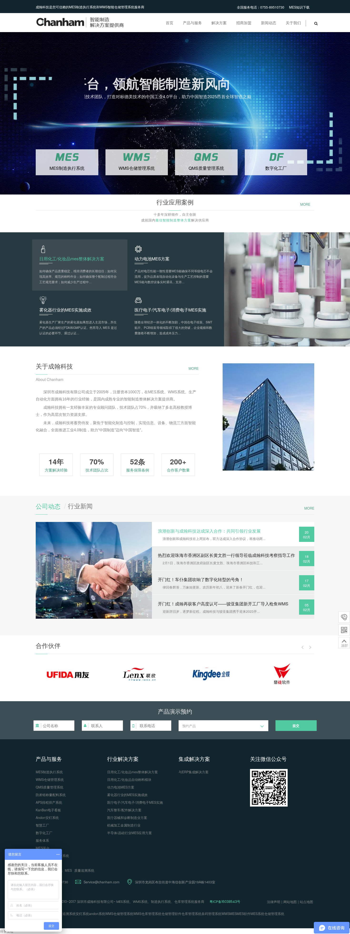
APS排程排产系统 (49, 802)
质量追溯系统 (84, 870)
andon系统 (97, 913)
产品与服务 (192, 22)
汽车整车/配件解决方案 (124, 810)
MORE (305, 204)
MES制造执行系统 (49, 771)
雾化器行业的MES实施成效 (127, 794)
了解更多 (72, 118)
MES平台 (43, 848)
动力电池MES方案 (120, 787)
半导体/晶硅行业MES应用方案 (129, 832)
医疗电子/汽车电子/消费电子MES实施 (135, 802)
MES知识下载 (299, 7)
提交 (296, 725)
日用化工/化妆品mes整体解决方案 (132, 771)
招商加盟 (243, 22)
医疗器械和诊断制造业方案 (127, 817)
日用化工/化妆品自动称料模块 (129, 779)
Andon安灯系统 (47, 817)
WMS (225, 913)
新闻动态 (268, 22)
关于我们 (293, 22)
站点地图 (306, 901)
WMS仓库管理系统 (147, 913)
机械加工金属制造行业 (123, 825)
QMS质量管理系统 (49, 787)
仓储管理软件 (171, 913)
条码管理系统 (211, 913)
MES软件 (243, 913)
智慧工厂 (42, 825)
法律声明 (273, 901)
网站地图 (290, 901)
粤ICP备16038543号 (225, 901)
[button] (223, 725)
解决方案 (219, 22)
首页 (169, 22)
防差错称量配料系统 (51, 794)
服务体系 (42, 840)
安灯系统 (82, 913)
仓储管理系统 (274, 913)
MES (68, 870)
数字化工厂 (44, 832)
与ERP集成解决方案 (194, 771)
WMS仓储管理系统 (50, 779)
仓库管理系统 (191, 913)
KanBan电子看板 (48, 810)
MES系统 (257, 913)
